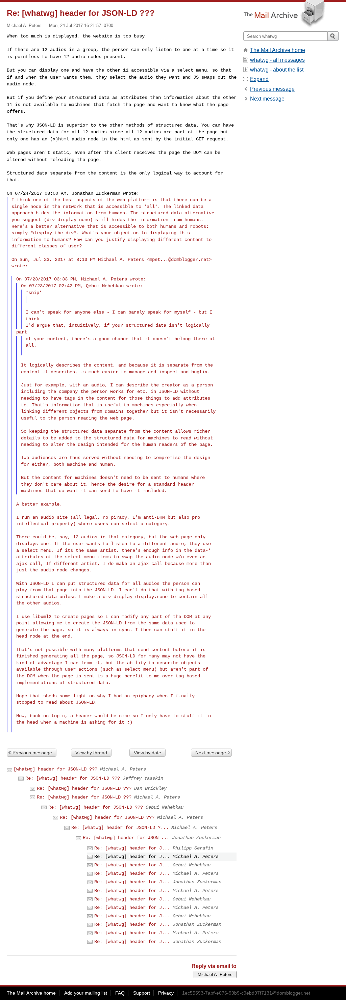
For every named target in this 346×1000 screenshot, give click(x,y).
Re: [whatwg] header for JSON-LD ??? (72, 778)
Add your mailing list (85, 993)
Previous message (32, 752)
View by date (147, 752)
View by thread (91, 752)
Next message (210, 752)
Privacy (166, 993)
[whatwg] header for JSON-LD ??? (55, 769)
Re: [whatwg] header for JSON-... (126, 837)
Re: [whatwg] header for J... (132, 848)
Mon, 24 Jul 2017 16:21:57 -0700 (81, 25)
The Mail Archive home (277, 50)
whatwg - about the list (276, 70)
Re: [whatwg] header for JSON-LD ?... (120, 827)
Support (141, 993)
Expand (259, 79)
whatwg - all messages (277, 60)
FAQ (120, 993)
